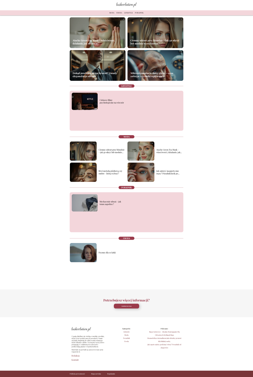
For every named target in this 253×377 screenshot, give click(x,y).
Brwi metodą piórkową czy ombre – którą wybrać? (110, 172)
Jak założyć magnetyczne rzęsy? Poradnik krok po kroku (167, 172)
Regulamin (111, 374)
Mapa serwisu (96, 374)
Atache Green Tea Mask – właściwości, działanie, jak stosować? (94, 42)
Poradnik (139, 13)
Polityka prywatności (77, 374)
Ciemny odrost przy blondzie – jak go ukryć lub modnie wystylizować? (154, 42)
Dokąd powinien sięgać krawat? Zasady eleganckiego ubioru (95, 74)
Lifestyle (128, 13)
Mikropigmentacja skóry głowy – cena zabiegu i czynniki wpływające (151, 74)
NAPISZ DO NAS (127, 306)
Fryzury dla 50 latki (107, 252)
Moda (111, 13)
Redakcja (76, 355)
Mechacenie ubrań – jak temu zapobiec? (110, 202)
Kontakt (75, 360)
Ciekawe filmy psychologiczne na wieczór (112, 101)
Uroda (119, 13)
